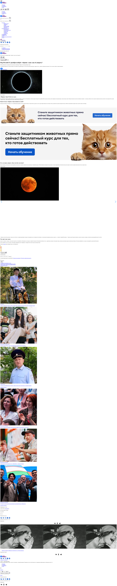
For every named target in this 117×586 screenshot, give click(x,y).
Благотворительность (7, 30)
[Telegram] (60, 523)
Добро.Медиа (7, 508)
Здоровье (5, 32)
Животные (5, 24)
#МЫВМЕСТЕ (4, 35)
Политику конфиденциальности (26, 258)
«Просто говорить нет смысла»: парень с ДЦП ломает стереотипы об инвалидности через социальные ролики (17, 305)
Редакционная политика (6, 48)
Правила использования (6, 49)
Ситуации (3, 5)
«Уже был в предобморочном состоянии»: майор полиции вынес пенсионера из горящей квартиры (15, 385)
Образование (4, 6)
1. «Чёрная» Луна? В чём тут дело (5, 263)
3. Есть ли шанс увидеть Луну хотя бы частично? (8, 264)
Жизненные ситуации (5, 28)
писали (4, 244)
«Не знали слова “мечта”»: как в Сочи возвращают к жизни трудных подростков (13, 345)
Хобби (5, 25)
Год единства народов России (6, 36)
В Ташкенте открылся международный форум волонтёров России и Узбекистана (13, 503)
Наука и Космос (2, 58)
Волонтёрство (6, 29)
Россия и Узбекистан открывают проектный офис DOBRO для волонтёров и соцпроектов (14, 427)
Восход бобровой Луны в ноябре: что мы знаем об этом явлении (10, 201)
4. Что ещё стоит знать (3, 265)
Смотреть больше (3, 387)
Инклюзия (5, 27)
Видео (3, 37)
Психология (6, 33)
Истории (3, 4)
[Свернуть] (1, 262)
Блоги (3, 7)
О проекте (3, 47)
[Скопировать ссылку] (62, 523)
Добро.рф (6, 462)
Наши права (6, 31)
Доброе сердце (6, 23)
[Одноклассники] (57, 523)
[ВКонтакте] (55, 523)
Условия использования (16, 258)
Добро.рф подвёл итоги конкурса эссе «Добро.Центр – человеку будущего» (12, 463)
